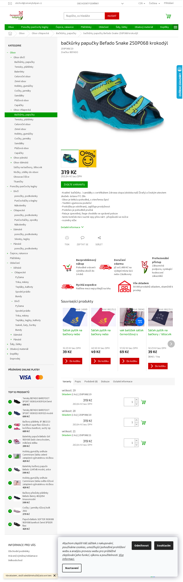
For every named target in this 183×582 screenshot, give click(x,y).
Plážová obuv (21, 100)
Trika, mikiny (22, 282)
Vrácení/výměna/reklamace (23, 556)
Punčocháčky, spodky (26, 220)
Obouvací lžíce (21, 177)
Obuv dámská (21, 162)
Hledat (112, 15)
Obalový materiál (19, 349)
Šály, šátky (16, 344)
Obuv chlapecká (22, 110)
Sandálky (19, 95)
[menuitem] (11, 27)
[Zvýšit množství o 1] (136, 400)
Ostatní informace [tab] (122, 381)
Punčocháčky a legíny (25, 201)
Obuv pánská (21, 158)
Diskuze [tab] (105, 381)
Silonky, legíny (22, 239)
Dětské (17, 268)
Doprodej (15, 359)
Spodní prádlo (22, 292)
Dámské (18, 229)
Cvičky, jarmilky (22, 91)
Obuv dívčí (19, 57)
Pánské (17, 244)
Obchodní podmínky (88, 3)
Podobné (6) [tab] (91, 381)
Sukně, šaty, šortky (25, 325)
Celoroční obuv (22, 76)
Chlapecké (19, 210)
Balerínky (19, 72)
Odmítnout (141, 546)
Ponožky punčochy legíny (23, 186)
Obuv (13, 52)
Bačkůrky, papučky (24, 62)
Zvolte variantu (74, 184)
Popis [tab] (78, 381)
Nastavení (71, 568)
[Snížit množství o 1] (136, 404)
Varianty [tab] (67, 381)
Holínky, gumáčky (23, 86)
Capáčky (19, 105)
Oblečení (15, 263)
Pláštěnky (15, 258)
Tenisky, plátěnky (23, 67)
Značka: (69, 52)
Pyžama (19, 277)
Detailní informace (70, 227)
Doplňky (14, 354)
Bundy (18, 296)
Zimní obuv (20, 81)
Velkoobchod (15, 560)
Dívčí (16, 191)
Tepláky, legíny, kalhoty (28, 320)
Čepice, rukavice (19, 253)
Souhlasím (164, 546)
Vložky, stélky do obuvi (26, 172)
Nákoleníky (20, 205)
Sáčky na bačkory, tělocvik (28, 167)
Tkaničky (18, 181)
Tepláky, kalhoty (24, 287)
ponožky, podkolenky (26, 196)
